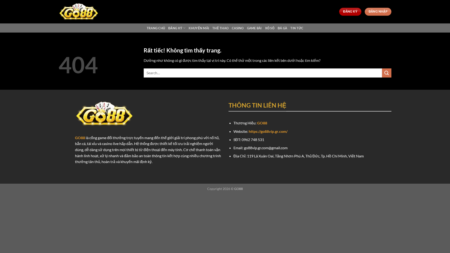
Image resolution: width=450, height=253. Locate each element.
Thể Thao (220, 28)
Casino (238, 28)
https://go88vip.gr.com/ (268, 131)
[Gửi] (386, 73)
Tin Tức (296, 28)
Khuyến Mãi (199, 28)
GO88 (80, 137)
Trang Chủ (156, 28)
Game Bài (254, 28)
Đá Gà (282, 28)
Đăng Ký (175, 28)
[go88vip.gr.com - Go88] (82, 11)
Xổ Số (269, 28)
